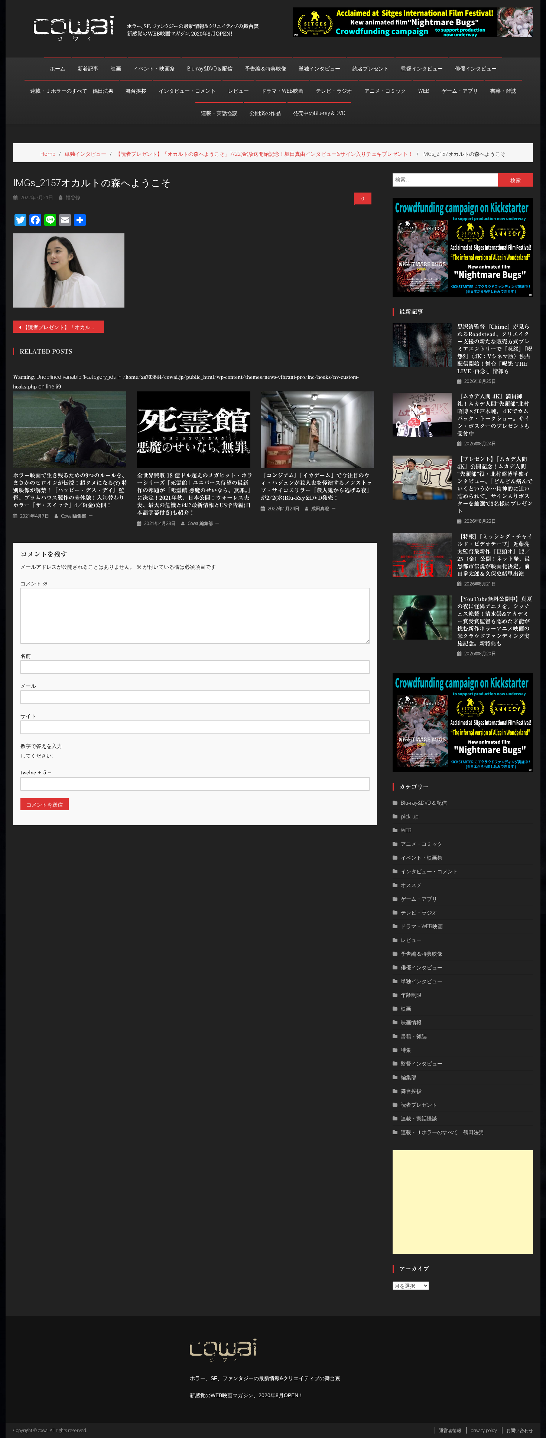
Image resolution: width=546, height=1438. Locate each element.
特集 (406, 1049)
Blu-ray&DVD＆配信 (210, 69)
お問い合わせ (519, 1430)
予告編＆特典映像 (265, 69)
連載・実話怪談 (219, 113)
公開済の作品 (265, 113)
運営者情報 (450, 1430)
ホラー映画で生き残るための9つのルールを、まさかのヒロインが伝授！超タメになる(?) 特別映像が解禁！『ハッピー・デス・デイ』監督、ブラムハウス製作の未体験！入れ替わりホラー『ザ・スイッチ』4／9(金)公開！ (70, 490)
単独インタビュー (319, 69)
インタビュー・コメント (187, 91)
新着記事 (88, 69)
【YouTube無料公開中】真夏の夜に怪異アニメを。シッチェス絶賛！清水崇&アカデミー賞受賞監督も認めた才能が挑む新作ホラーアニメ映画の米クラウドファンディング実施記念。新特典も (494, 621)
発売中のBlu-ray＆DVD (319, 113)
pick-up (410, 816)
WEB (423, 91)
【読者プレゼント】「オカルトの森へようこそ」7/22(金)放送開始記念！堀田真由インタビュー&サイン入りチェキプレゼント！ (63, 327)
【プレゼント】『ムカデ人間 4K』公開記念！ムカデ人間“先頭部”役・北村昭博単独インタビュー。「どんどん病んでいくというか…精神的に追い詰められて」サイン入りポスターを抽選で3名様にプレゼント (495, 485)
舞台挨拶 (136, 91)
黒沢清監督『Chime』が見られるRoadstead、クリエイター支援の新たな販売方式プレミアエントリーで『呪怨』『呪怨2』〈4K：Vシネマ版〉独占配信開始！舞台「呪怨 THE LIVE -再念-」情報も (495, 349)
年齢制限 (411, 994)
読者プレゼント (370, 69)
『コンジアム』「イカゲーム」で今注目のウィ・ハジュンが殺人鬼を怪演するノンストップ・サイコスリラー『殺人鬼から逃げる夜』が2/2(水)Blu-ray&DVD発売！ (316, 486)
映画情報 (411, 1022)
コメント (34, 583)
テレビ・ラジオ (334, 91)
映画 (116, 69)
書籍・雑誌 (503, 91)
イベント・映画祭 (154, 69)
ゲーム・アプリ (460, 91)
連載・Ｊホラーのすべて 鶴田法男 (71, 91)
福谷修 (73, 197)
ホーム (57, 69)
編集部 (408, 1077)
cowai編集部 (73, 516)
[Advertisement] (463, 1202)
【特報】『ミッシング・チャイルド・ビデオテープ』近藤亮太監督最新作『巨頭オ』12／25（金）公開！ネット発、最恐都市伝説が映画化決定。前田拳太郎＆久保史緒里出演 (495, 555)
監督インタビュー (422, 69)
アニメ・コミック (385, 91)
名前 (25, 655)
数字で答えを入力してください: (41, 750)
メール (28, 685)
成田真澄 (320, 508)
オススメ (411, 885)
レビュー (238, 91)
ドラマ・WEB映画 (282, 91)
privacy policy (484, 1430)
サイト (28, 715)
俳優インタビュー (476, 69)
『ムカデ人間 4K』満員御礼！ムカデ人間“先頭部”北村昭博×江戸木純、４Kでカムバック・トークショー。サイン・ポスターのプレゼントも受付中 (493, 415)
